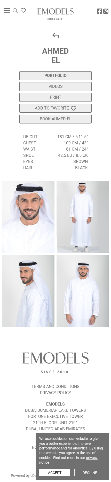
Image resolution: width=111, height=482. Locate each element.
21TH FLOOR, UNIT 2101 (55, 422)
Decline (90, 473)
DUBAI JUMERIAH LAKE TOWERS (55, 410)
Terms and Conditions (55, 386)
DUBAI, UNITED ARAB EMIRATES (55, 428)
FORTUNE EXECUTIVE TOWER (55, 416)
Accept (54, 473)
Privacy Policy (55, 392)
